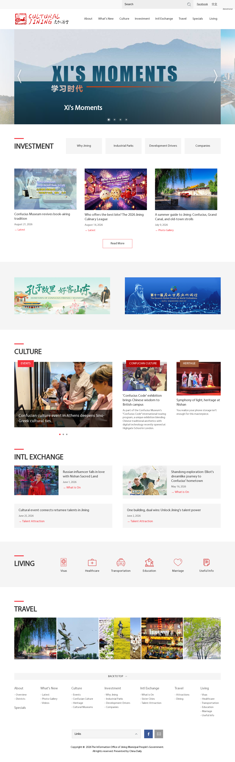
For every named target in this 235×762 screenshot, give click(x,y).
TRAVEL (25, 609)
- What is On (147, 694)
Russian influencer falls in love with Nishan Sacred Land (84, 474)
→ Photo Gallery (164, 230)
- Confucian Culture (82, 699)
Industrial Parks (123, 146)
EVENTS (26, 363)
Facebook (202, 4)
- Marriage (206, 711)
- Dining (179, 699)
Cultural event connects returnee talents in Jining (54, 510)
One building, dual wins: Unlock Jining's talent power (164, 510)
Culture (76, 688)
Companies (202, 146)
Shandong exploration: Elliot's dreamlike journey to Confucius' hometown (192, 476)
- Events (76, 694)
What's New (49, 688)
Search (189, 4)
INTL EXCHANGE (38, 457)
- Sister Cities (147, 699)
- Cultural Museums (82, 707)
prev (19, 76)
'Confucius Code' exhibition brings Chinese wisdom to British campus (142, 400)
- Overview (20, 694)
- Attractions (182, 694)
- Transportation (209, 703)
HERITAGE (189, 363)
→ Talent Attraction (32, 521)
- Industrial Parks (113, 699)
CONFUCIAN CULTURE (143, 363)
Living (204, 688)
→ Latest (19, 229)
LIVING (24, 564)
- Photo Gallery (48, 699)
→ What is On (72, 487)
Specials (20, 708)
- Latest (45, 694)
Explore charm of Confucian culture (114, 108)
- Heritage (77, 703)
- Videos (44, 703)
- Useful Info (207, 715)
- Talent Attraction (150, 703)
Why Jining (84, 146)
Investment (112, 688)
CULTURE (28, 352)
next (215, 76)
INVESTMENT (34, 146)
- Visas (203, 694)
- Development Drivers (117, 703)
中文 (214, 4)
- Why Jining (111, 694)
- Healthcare (207, 699)
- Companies (111, 707)
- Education (206, 707)
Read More (117, 243)
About (18, 688)
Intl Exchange (149, 688)
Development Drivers (163, 146)
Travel (179, 688)
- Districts (19, 699)
